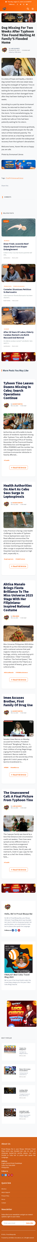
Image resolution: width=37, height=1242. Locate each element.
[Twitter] (20, 4)
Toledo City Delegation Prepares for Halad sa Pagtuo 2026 (24, 1050)
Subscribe (29, 1223)
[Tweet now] (16, 930)
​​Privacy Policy (5, 1196)
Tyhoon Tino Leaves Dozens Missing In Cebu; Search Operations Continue (18, 390)
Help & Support (5, 1192)
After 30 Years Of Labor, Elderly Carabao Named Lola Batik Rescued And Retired (18, 335)
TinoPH (8, 178)
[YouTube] (27, 4)
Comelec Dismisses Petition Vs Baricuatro (17, 291)
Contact (3, 1203)
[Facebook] (17, 4)
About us (3, 1189)
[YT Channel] (12, 1175)
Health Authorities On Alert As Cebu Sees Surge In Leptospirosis (17, 491)
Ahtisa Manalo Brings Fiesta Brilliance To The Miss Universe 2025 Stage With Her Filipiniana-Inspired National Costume (18, 597)
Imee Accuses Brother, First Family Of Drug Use (18, 701)
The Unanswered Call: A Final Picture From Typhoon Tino (18, 796)
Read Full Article (19, 467)
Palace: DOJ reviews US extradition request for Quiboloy (24, 1071)
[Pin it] (19, 930)
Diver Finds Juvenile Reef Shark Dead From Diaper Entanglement (16, 246)
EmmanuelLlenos (17, 178)
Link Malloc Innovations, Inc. (16, 1238)
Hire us (3, 1199)
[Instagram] (23, 4)
